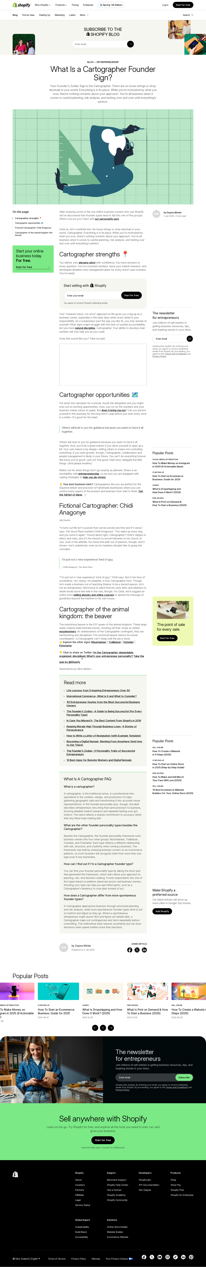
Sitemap (96, 1258)
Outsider (128, 642)
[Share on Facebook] (129, 949)
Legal (78, 1200)
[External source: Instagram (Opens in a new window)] (167, 1257)
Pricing (75, 5)
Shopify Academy (116, 1195)
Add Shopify (162, 911)
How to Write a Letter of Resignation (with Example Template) (104, 735)
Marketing (60, 15)
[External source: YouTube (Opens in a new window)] (160, 1257)
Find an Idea (28, 15)
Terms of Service (57, 1258)
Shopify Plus (177, 1190)
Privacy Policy (159, 356)
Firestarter (65, 645)
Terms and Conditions (176, 354)
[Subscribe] (130, 44)
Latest (72, 15)
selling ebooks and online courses (93, 594)
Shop (173, 1179)
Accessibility (81, 1237)
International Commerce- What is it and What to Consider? (102, 696)
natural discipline (85, 328)
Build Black (81, 1232)
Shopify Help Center (117, 1185)
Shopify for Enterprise (182, 1195)
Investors (80, 1185)
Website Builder (115, 1232)
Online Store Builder (117, 1227)
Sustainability (82, 1227)
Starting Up (44, 15)
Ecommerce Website (117, 1237)
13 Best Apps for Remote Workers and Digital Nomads (99, 760)
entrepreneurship (88, 473)
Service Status (82, 1205)
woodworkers (67, 631)
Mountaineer (98, 642)
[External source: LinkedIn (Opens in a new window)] (183, 1257)
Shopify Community (117, 1200)
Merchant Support (116, 1179)
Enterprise (88, 5)
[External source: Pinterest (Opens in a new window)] (191, 1257)
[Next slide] (111, 1028)
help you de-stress (94, 477)
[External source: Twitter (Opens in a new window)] (152, 1257)
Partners (79, 1190)
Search (186, 15)
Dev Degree (145, 1190)
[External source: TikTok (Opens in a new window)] (175, 1257)
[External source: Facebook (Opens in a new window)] (144, 1257)
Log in (165, 5)
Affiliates (79, 1195)
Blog (15, 15)
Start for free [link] (131, 295)
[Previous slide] (95, 1028)
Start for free (183, 5)
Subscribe (184, 1077)
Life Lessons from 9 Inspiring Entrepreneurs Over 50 (98, 690)
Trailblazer (115, 642)
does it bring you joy (113, 410)
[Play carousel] (103, 1028)
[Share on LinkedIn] (144, 949)
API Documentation (149, 1185)
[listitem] (103, 1001)
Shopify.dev (145, 1179)
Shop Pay (176, 1185)
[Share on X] (137, 949)
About (78, 1179)
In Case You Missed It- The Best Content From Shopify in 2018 (104, 720)
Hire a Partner (114, 1190)
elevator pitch (87, 262)
